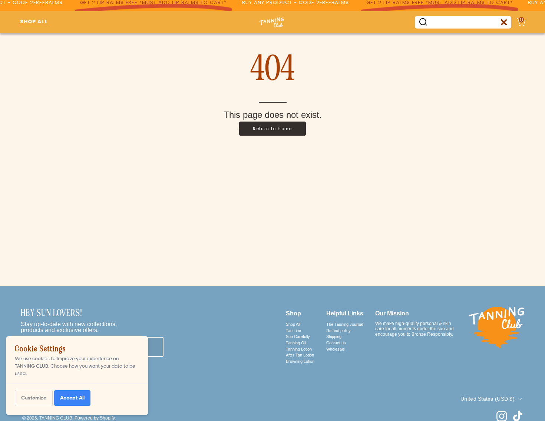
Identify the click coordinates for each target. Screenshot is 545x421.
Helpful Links (344, 313)
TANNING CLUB (55, 418)
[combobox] (463, 22)
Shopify (107, 418)
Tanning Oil (296, 343)
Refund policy (338, 330)
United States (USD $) (487, 399)
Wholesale (335, 349)
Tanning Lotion (299, 349)
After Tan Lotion (300, 355)
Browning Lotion (300, 361)
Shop (293, 313)
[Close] (504, 22)
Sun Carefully (298, 336)
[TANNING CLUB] (272, 22)
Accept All (72, 398)
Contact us (336, 343)
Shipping (333, 336)
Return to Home (272, 129)
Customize (33, 398)
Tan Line (293, 330)
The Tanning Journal (344, 324)
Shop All (293, 324)
